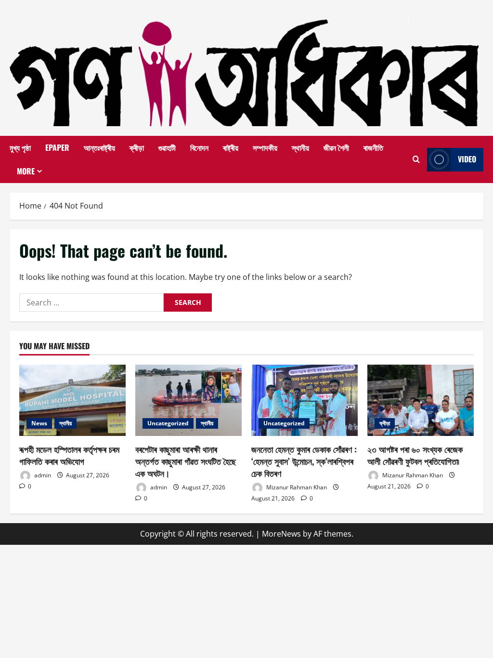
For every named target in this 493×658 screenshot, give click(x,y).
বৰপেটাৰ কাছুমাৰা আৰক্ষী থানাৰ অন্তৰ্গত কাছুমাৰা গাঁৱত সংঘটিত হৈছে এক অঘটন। (185, 461)
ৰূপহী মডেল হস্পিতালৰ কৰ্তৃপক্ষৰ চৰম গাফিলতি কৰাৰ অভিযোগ (69, 455)
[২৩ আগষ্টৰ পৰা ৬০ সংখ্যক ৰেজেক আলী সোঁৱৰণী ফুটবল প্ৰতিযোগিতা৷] (420, 400)
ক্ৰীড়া (137, 147)
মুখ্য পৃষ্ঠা (20, 147)
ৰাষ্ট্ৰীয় (230, 147)
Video (467, 159)
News (39, 423)
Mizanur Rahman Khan (296, 487)
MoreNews (281, 533)
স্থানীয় (300, 147)
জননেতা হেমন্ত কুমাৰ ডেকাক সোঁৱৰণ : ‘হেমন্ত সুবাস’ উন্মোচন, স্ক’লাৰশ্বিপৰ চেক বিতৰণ (304, 461)
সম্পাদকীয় (265, 147)
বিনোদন (199, 147)
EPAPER (57, 147)
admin (42, 475)
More (26, 171)
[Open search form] (416, 159)
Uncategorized (168, 423)
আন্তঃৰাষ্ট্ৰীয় (99, 147)
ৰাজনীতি (373, 147)
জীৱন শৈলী (336, 147)
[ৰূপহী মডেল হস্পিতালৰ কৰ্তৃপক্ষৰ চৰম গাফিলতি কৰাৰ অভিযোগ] (72, 400)
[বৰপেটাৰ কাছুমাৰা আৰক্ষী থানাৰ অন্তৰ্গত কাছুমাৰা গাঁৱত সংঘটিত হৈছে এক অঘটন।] (188, 400)
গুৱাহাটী (167, 147)
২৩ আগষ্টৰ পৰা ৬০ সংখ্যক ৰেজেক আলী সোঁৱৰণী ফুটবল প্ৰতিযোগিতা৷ (415, 455)
